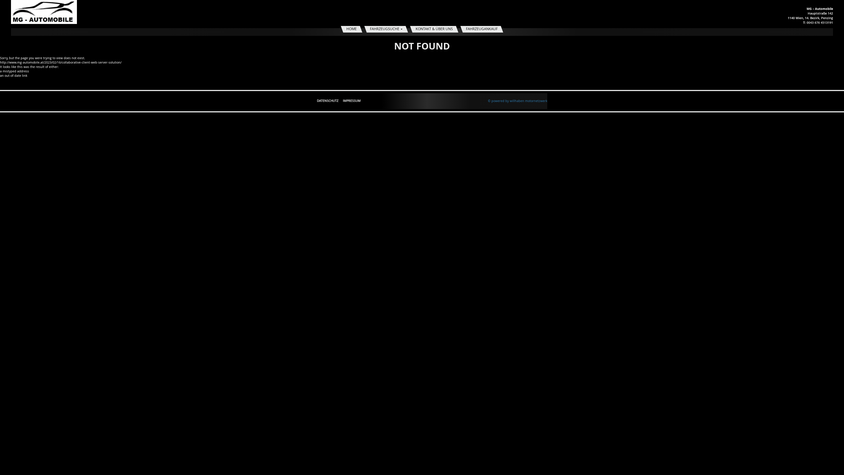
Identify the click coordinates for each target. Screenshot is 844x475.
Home (351, 28)
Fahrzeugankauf (482, 28)
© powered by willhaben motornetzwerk (517, 101)
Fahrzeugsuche (385, 28)
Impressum (352, 101)
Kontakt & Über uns (434, 28)
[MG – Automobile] (44, 11)
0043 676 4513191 (820, 22)
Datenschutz (327, 101)
